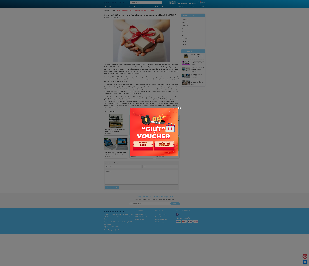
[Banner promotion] (154, 132)
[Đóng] (179, 108)
